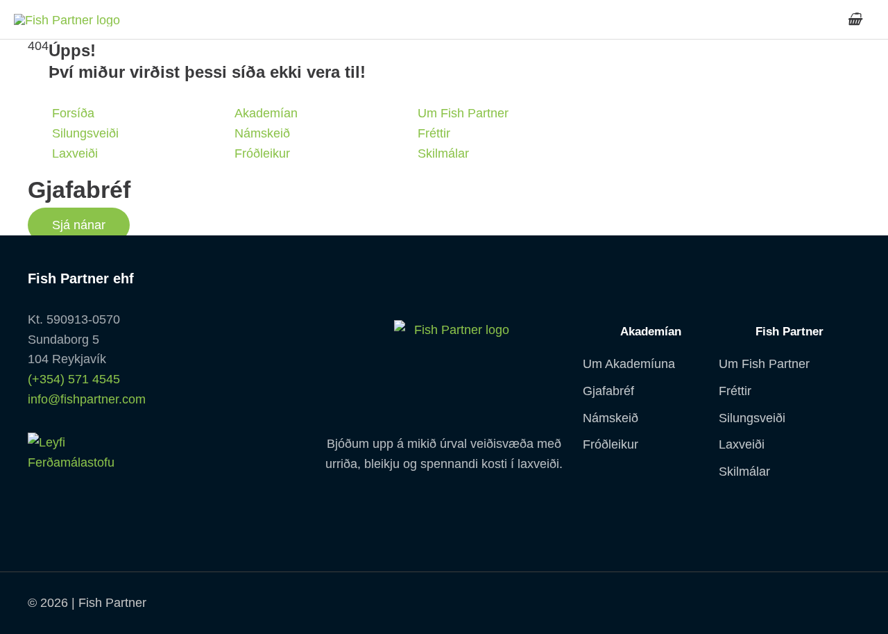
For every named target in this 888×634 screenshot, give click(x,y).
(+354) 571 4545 (74, 379)
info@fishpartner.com (87, 399)
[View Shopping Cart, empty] (854, 19)
